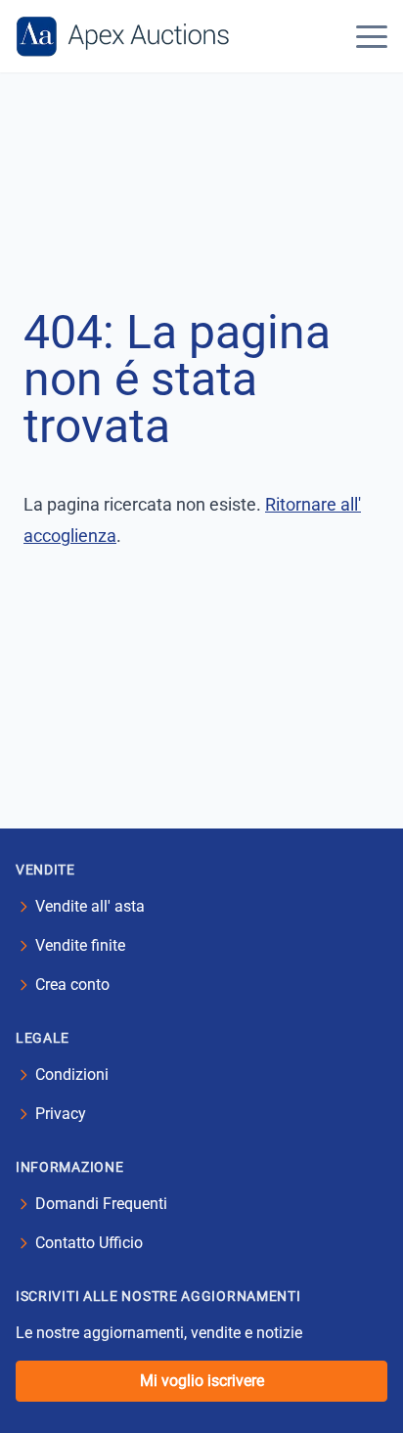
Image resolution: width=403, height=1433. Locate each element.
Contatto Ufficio (89, 1242)
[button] (371, 36)
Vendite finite (80, 945)
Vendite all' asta (90, 906)
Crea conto (72, 984)
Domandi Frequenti (101, 1203)
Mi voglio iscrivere (202, 1380)
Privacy (60, 1113)
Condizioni (72, 1074)
